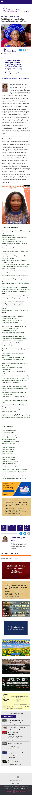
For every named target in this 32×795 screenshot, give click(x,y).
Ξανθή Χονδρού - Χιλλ (26, 527)
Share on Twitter (24, 50)
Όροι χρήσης (16, 783)
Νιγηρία (20, 526)
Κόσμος (4, 16)
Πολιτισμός (14, 16)
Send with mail (28, 50)
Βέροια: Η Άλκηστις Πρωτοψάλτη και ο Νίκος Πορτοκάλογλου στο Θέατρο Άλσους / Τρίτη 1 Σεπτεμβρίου (15, 736)
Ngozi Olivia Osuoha (4, 527)
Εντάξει (9, 791)
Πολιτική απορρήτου (16, 780)
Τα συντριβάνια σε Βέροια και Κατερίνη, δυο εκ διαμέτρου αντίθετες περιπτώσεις (15, 722)
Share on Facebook (20, 50)
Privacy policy (20, 791)
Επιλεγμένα (12, 526)
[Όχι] (29, 790)
